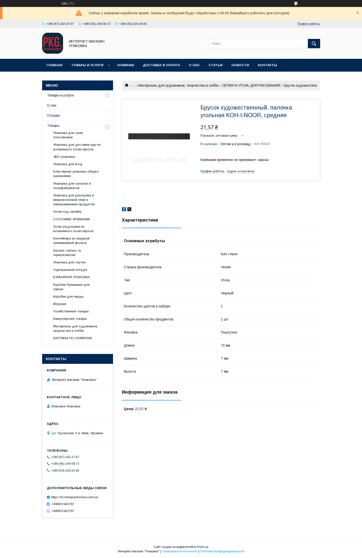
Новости (240, 65)
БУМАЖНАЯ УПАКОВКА (71, 277)
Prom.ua (202, 547)
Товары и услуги (87, 65)
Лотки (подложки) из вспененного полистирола (73, 229)
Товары (53, 126)
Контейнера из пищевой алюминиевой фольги (71, 241)
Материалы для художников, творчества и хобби (178, 85)
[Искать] (314, 43)
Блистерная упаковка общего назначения (76, 174)
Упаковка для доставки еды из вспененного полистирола (77, 147)
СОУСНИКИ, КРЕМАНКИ (71, 219)
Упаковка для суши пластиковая (68, 135)
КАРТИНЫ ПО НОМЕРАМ (72, 338)
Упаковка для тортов (69, 262)
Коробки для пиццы (68, 296)
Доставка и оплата (161, 65)
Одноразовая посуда (70, 269)
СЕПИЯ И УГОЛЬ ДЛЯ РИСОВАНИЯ (251, 85)
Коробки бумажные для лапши (71, 287)
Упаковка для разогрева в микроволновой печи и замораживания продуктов (74, 199)
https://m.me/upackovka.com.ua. (75, 497)
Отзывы (53, 115)
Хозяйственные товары (71, 311)
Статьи (216, 65)
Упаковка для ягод (67, 164)
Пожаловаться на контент (179, 551)
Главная (54, 65)
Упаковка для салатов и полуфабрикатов (72, 186)
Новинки (125, 65)
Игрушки (59, 304)
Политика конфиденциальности (222, 551)
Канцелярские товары (70, 318)
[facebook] (124, 210)
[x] (129, 210)
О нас (194, 65)
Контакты (267, 65)
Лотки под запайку (67, 211)
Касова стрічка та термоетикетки (67, 253)
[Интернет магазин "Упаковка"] (52, 52)
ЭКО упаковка (64, 157)
